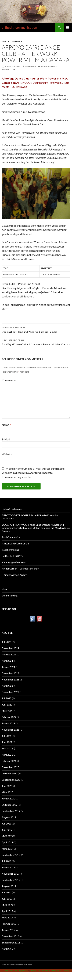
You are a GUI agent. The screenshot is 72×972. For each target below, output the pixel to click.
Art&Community (11, 537)
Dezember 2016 (10, 936)
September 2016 (11, 942)
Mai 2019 (7, 836)
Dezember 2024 (10, 648)
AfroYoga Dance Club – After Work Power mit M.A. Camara (36, 342)
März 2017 (7, 917)
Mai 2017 (7, 904)
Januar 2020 (8, 798)
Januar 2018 (8, 867)
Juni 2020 (7, 785)
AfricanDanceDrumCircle (15, 543)
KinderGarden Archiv (15, 574)
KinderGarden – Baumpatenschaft (20, 568)
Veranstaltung (9, 595)
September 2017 (11, 879)
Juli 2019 (6, 823)
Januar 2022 (8, 723)
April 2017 (7, 911)
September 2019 (11, 811)
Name (6, 424)
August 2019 (9, 817)
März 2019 (7, 848)
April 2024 (7, 660)
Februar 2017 (9, 923)
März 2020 (7, 792)
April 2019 (7, 842)
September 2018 (11, 854)
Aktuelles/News (12, 41)
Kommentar (9, 380)
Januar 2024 (8, 667)
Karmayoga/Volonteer (14, 562)
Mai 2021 (7, 748)
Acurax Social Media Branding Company (50, 970)
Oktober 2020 (9, 773)
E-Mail (7, 439)
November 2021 (10, 729)
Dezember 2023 (10, 673)
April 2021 (7, 754)
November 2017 (10, 873)
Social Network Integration (15, 970)
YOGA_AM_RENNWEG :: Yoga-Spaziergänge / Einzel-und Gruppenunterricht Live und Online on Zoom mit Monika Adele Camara (36, 527)
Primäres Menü (68, 27)
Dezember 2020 (10, 767)
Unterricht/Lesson (12, 509)
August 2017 (9, 886)
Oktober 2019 (9, 804)
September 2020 (11, 779)
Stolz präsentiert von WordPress (17, 964)
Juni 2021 (7, 742)
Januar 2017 (8, 930)
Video (5, 589)
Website (7, 454)
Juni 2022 (7, 704)
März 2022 (7, 710)
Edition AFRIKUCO (12, 556)
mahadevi (30, 66)
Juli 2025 (6, 641)
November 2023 (10, 679)
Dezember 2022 (10, 692)
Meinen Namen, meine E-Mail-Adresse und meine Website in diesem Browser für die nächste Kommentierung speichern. (33, 473)
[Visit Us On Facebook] (32, 618)
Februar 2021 (9, 760)
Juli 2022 (6, 698)
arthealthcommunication (19, 27)
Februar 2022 (9, 717)
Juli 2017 (6, 892)
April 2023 (7, 685)
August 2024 (9, 654)
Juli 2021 (6, 735)
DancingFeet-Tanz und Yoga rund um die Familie (29, 329)
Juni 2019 (7, 829)
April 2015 (7, 948)
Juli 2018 (6, 861)
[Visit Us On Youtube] (39, 618)
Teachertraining (10, 549)
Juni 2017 (7, 898)
